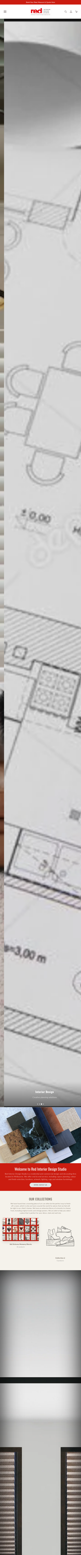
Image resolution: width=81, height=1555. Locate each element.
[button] (41, 1104)
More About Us (40, 1185)
